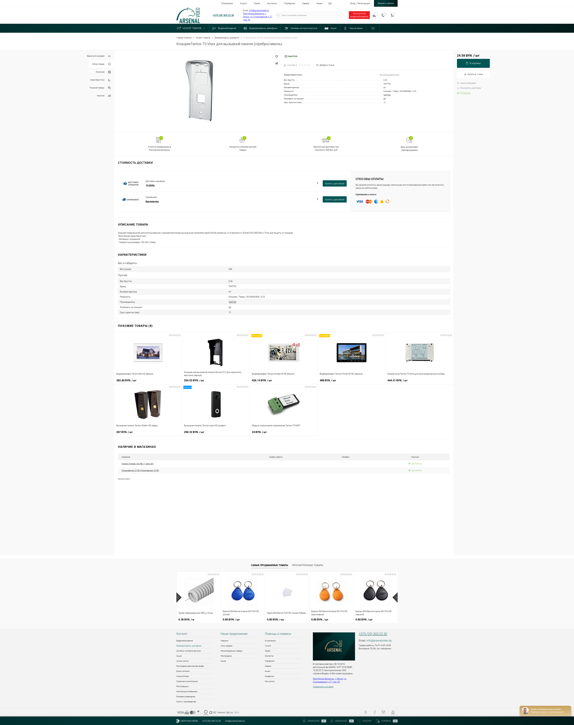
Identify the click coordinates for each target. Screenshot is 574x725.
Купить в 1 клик (475, 74)
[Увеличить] (199, 91)
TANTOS (387, 95)
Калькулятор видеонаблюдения (359, 15)
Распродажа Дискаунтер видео (190, 666)
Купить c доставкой (334, 183)
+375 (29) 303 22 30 (223, 15)
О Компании (270, 641)
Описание (100, 72)
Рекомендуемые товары (232, 651)
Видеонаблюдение (184, 641)
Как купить (270, 681)
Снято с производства (186, 702)
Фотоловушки (182, 686)
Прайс (267, 651)
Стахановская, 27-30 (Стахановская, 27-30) (140, 470)
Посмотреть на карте (323, 687)
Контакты (269, 656)
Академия (269, 676)
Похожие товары (97, 88)
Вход (352, 3)
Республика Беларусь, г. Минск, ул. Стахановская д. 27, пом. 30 (258, 16)
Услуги (268, 646)
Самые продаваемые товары (269, 565)
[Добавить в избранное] (276, 56)
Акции (179, 656)
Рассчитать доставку (470, 88)
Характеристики (97, 80)
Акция (223, 661)
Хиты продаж (226, 646)
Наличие (100, 96)
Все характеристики (389, 74)
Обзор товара (98, 64)
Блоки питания (182, 671)
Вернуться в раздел (95, 56)
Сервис (268, 666)
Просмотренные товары (307, 565)
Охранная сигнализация (187, 681)
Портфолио (269, 661)
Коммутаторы (182, 676)
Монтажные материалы (187, 691)
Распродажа (226, 656)
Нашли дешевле (468, 83)
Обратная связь (189, 721)
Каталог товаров (192, 28)
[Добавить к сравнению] (276, 63)
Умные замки (182, 661)
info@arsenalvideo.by (259, 10)
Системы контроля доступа (188, 651)
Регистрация (363, 3)
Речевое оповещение (185, 696)
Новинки (224, 641)
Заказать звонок (386, 3)
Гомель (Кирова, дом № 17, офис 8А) (138, 464)
